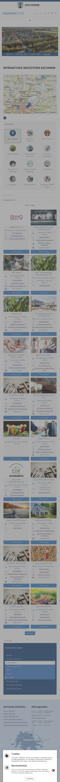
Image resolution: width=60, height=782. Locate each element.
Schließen (30, 779)
